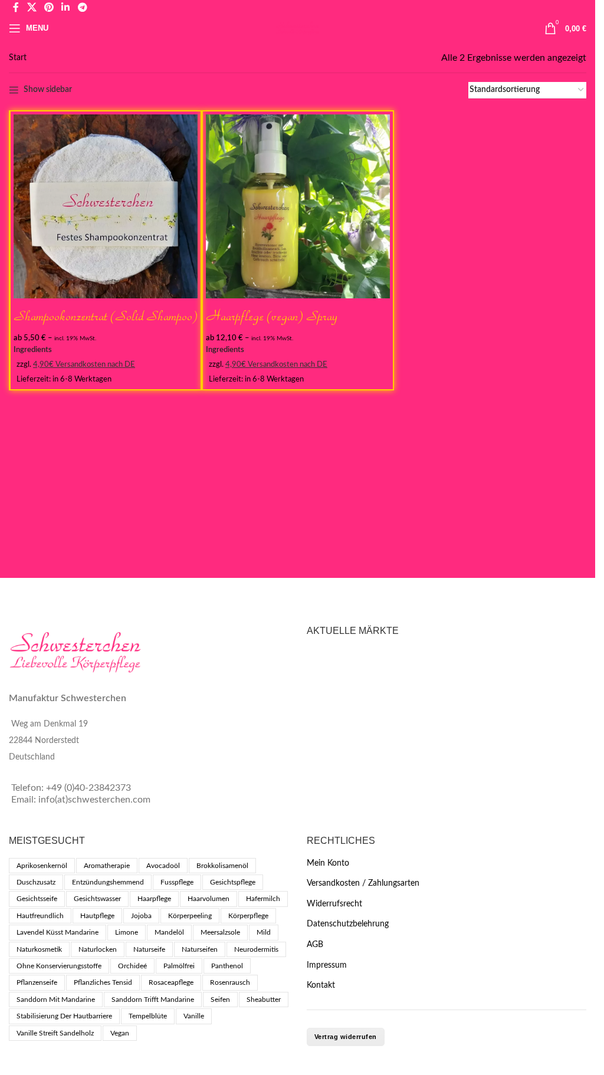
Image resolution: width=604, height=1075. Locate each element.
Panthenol (227, 965)
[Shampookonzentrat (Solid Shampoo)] (106, 206)
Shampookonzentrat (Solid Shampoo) (106, 316)
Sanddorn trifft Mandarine (152, 999)
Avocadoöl (163, 865)
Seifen (220, 999)
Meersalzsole (220, 932)
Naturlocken (97, 949)
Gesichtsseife (37, 898)
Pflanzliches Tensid (103, 982)
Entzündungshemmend (108, 882)
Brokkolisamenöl (222, 865)
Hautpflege (97, 915)
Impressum (327, 965)
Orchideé (132, 965)
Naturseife (149, 949)
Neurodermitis (256, 949)
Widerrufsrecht (334, 904)
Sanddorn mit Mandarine (56, 999)
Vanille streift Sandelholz (55, 1033)
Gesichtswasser (97, 898)
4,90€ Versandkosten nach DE (84, 365)
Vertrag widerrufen (345, 1036)
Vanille (193, 1016)
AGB (315, 945)
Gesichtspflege (232, 882)
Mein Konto (328, 863)
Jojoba (141, 915)
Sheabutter (264, 999)
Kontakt (321, 985)
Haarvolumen (208, 898)
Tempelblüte (148, 1016)
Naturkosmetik (39, 949)
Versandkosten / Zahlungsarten (363, 883)
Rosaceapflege (171, 982)
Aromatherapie (107, 865)
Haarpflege (154, 898)
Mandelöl (169, 932)
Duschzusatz (36, 882)
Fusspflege (176, 882)
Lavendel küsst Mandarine (58, 932)
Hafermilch (263, 898)
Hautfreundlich (40, 915)
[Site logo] (297, 28)
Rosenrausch (230, 982)
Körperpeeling (190, 915)
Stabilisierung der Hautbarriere (64, 1016)
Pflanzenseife (37, 982)
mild (264, 932)
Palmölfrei (179, 965)
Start (18, 58)
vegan (119, 1033)
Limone (126, 932)
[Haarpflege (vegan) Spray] (298, 206)
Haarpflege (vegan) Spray (271, 316)
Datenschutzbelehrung (348, 924)
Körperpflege (248, 915)
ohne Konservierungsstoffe (59, 965)
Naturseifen (200, 949)
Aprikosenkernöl (42, 865)
